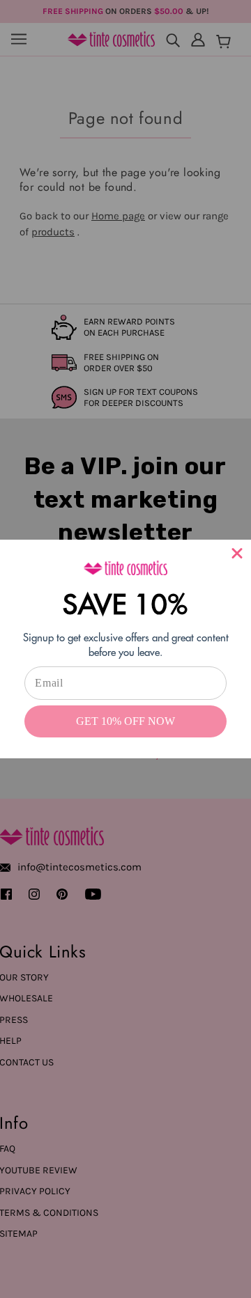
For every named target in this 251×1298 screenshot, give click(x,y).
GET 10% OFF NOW (125, 721)
